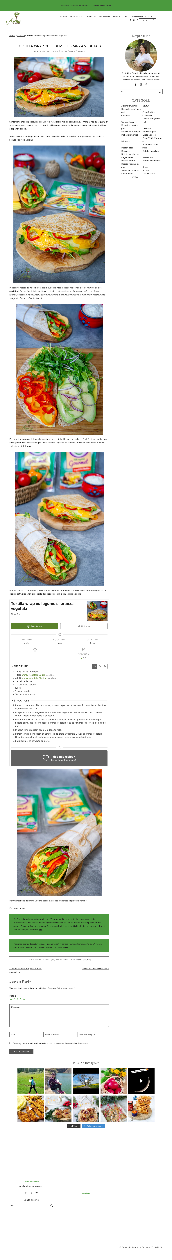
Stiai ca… (146, 170)
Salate (145, 167)
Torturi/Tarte (148, 173)
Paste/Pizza (127, 147)
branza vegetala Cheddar (34, 678)
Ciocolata (125, 115)
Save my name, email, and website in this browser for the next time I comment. (51, 1043)
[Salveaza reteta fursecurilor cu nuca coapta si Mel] (58, 1109)
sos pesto (14, 298)
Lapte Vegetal (149, 134)
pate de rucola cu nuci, (70, 294)
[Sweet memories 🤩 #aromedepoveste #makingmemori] (141, 1081)
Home (12, 35)
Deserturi (146, 128)
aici (40, 929)
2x (100, 666)
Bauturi (145, 105)
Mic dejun (49, 959)
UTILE (135, 176)
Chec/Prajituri (148, 112)
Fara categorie (149, 131)
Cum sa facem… (129, 121)
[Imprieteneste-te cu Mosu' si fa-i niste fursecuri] (86, 1109)
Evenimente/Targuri (130, 131)
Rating (12, 995)
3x (105, 666)
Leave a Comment (76, 51)
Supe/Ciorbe (127, 173)
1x (95, 666)
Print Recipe (36, 626)
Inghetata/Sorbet (129, 134)
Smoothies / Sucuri (130, 170)
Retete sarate (62, 959)
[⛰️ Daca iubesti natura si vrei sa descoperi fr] (58, 1081)
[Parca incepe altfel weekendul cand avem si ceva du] (141, 1109)
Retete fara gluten (151, 151)
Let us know (57, 760)
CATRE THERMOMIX (102, 5)
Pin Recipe (85, 626)
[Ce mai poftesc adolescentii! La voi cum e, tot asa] (30, 1109)
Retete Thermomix (151, 160)
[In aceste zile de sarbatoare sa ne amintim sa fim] (114, 1081)
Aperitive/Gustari (35, 959)
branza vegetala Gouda (33, 675)
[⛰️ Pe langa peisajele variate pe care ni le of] (30, 1081)
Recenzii (125, 151)
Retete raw (147, 157)
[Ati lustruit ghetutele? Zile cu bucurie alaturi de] (114, 1109)
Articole (21, 35)
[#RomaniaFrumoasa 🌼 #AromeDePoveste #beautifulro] (86, 1081)
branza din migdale (29, 298)
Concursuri (147, 115)
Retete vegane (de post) (80, 959)
